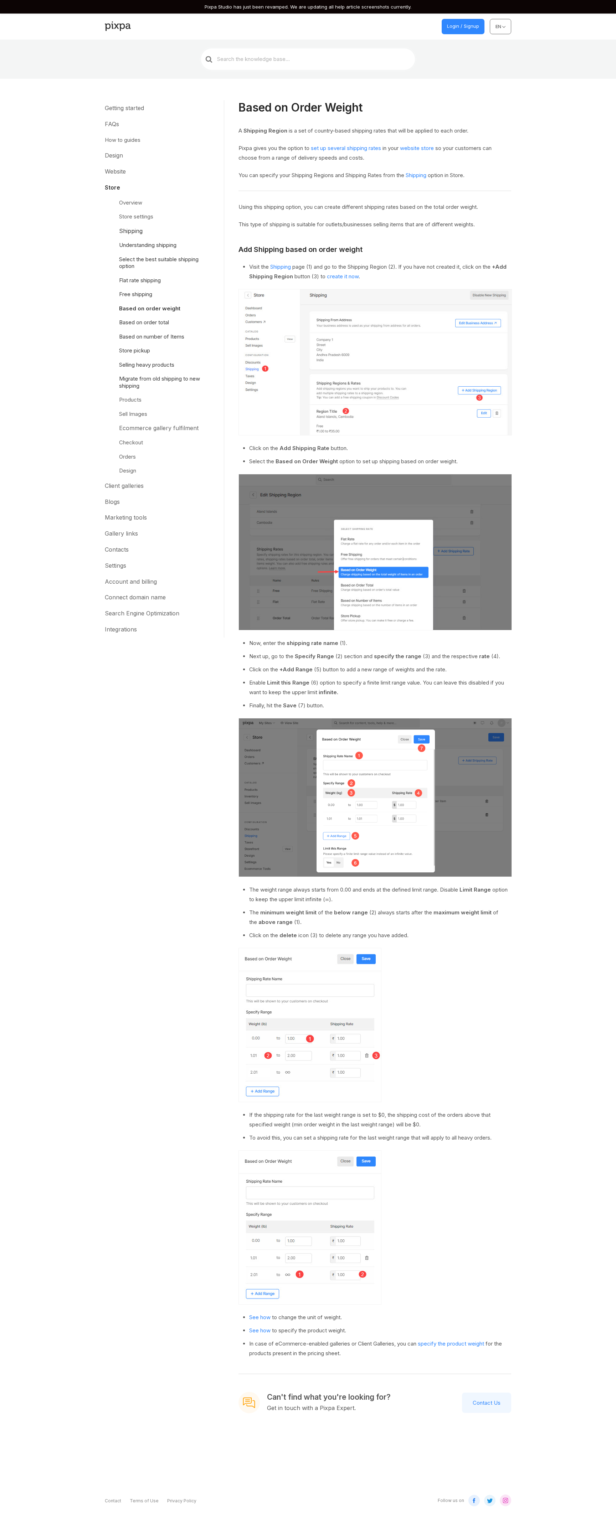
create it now (343, 276)
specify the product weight (451, 1343)
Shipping (416, 175)
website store (417, 148)
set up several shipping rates (346, 148)
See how (260, 1317)
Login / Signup (463, 26)
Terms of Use (144, 1500)
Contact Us (486, 1402)
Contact (113, 1500)
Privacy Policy (181, 1500)
